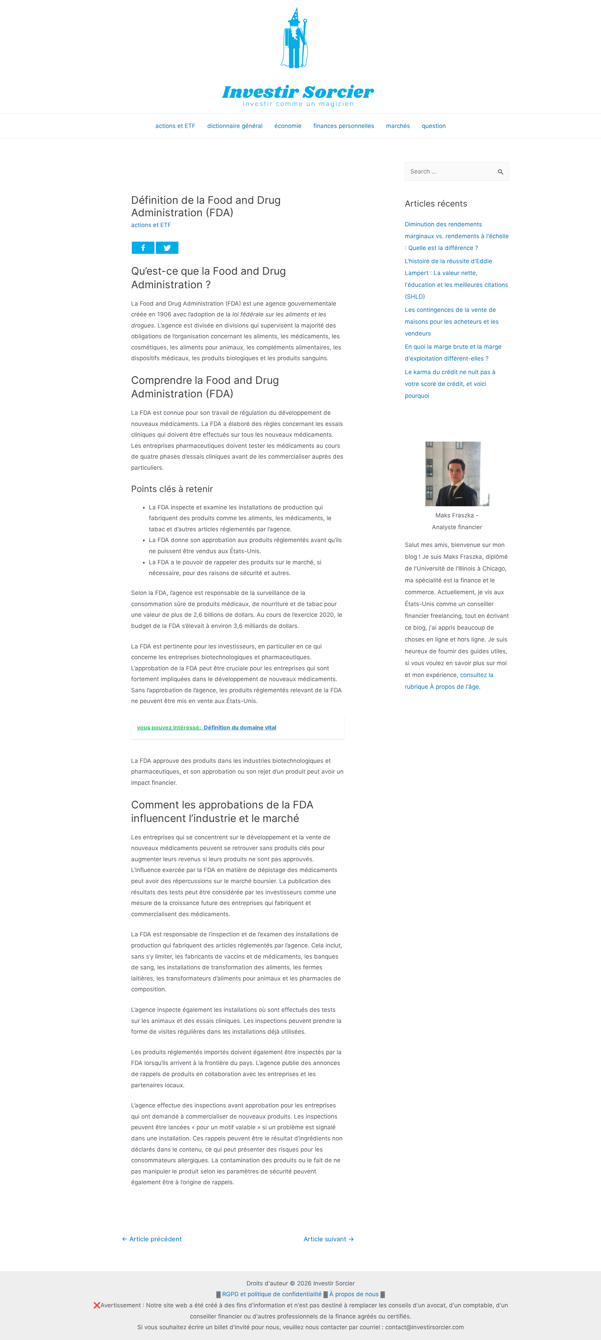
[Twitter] (167, 248)
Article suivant (329, 1239)
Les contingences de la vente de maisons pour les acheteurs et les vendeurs (452, 321)
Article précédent (152, 1239)
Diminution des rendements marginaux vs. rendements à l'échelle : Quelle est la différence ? (457, 236)
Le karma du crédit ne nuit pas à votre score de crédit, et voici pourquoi (450, 384)
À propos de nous (354, 1294)
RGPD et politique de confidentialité (272, 1294)
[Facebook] (143, 248)
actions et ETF (151, 224)
